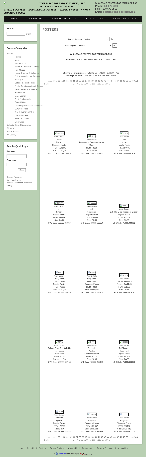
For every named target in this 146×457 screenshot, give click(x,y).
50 (100, 73)
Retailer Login (124, 18)
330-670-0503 (111, 6)
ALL (117, 73)
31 (67, 81)
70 (77, 84)
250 (112, 73)
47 (118, 81)
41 (99, 81)
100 (103, 73)
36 (96, 73)
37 (86, 81)
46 (114, 81)
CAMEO (62, 453)
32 (71, 81)
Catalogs (36, 18)
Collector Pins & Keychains (19, 125)
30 (64, 81)
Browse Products (64, 18)
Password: (11, 160)
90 (87, 84)
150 (108, 73)
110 (99, 84)
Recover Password (14, 177)
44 (108, 81)
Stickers (10, 128)
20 (59, 81)
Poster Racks (13, 131)
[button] (112, 39)
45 (111, 81)
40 (96, 81)
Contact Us (94, 18)
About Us (31, 448)
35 (80, 81)
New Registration (14, 180)
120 (106, 84)
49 (124, 81)
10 (53, 81)
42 (102, 81)
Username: (11, 151)
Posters (50, 30)
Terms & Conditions (105, 448)
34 (77, 81)
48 (121, 81)
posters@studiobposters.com (119, 12)
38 (89, 81)
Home (14, 18)
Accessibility (122, 448)
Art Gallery (11, 135)
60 (132, 81)
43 (105, 81)
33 (74, 81)
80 (82, 84)
